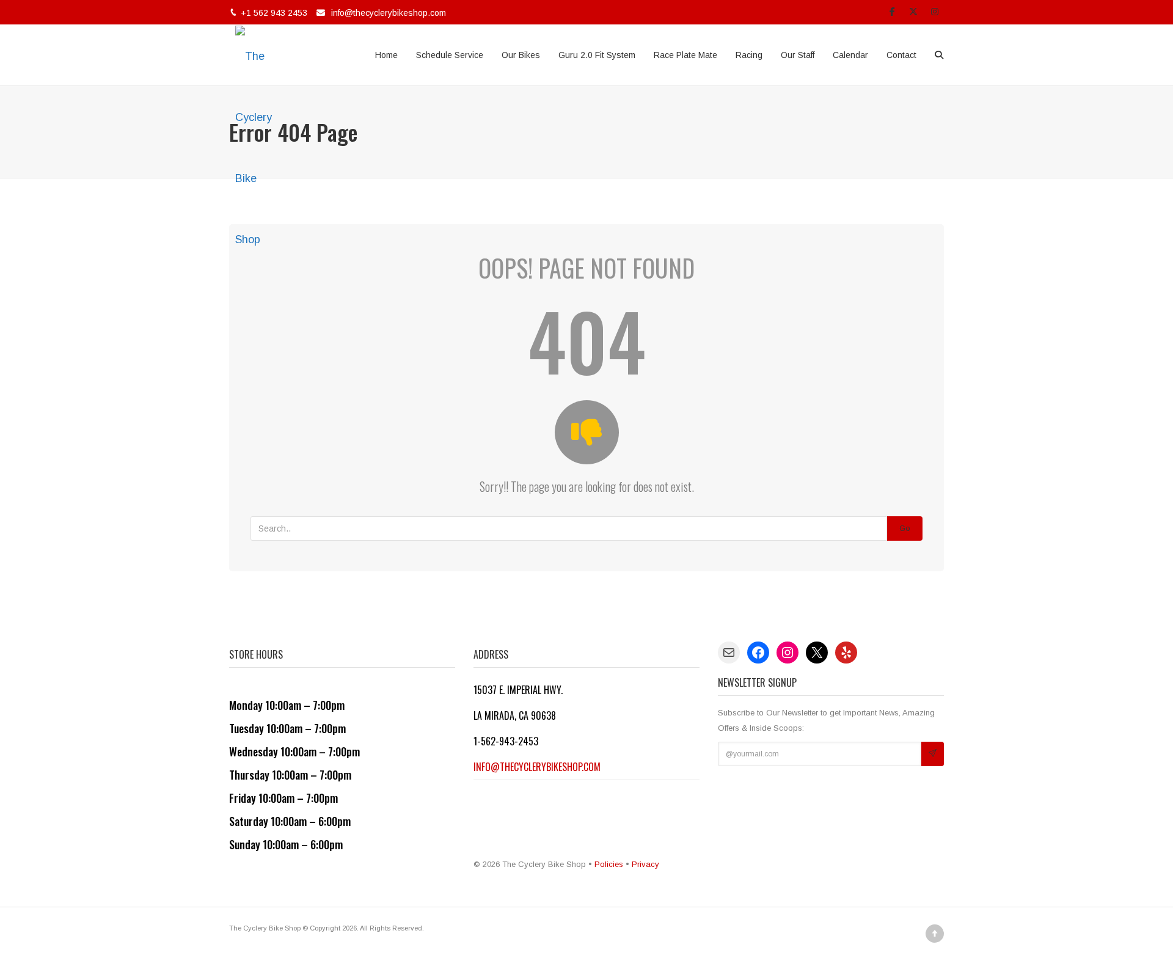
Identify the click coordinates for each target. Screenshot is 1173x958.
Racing (749, 55)
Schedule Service (449, 55)
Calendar (850, 55)
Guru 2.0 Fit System (596, 55)
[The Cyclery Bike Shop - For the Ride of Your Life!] (259, 55)
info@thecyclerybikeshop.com (388, 13)
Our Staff (797, 55)
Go (904, 528)
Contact (901, 55)
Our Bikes (521, 55)
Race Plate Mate (685, 55)
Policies (608, 864)
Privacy (645, 864)
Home (386, 55)
